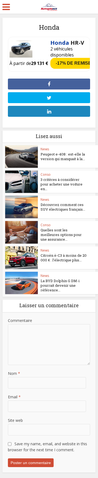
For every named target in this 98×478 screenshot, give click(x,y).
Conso (46, 174)
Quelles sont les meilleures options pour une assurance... (61, 235)
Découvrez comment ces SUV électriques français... (63, 207)
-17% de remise (73, 63)
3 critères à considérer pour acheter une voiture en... (61, 184)
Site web (15, 420)
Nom (14, 373)
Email (14, 396)
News (45, 149)
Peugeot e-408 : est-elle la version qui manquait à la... (63, 156)
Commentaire (20, 320)
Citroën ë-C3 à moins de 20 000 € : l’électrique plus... (64, 257)
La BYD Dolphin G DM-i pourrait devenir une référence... (60, 285)
